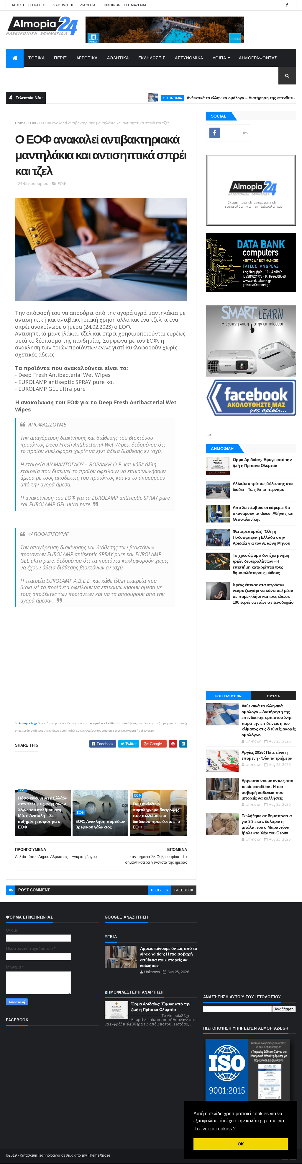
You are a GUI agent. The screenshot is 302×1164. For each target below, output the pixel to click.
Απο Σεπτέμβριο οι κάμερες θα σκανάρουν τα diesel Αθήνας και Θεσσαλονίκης (263, 513)
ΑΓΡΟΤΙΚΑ (87, 58)
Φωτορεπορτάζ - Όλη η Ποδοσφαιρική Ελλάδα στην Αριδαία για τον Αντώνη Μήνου (261, 537)
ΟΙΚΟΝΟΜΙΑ (148, 98)
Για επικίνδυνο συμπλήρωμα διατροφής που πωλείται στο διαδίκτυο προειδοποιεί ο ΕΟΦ (156, 815)
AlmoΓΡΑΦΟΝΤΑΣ (258, 58)
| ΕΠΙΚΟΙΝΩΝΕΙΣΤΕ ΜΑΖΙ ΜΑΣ (123, 5)
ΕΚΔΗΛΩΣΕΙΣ (151, 58)
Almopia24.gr (28, 723)
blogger (159, 890)
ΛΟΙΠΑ (219, 58)
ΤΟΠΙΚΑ (36, 58)
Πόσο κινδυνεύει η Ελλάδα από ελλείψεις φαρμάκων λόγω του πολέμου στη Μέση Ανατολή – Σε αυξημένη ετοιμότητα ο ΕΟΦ (42, 812)
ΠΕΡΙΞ (60, 58)
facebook (183, 890)
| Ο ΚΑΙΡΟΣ (37, 5)
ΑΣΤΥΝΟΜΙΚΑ (189, 58)
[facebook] (287, 5)
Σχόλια (273, 696)
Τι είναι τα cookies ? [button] (215, 1128)
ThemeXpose (99, 1155)
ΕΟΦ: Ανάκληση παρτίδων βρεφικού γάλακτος (100, 824)
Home (20, 123)
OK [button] (241, 1144)
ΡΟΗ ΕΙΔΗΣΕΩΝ (228, 696)
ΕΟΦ (32, 123)
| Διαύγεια (86, 5)
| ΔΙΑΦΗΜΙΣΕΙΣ (62, 5)
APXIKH (18, 5)
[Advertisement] (122, 770)
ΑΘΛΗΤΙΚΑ (118, 58)
